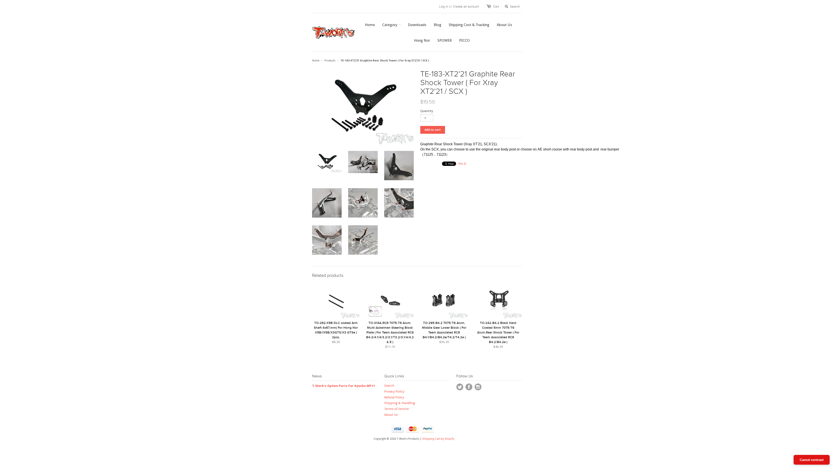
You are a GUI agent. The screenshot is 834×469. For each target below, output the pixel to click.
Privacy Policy (394, 391)
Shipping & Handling (399, 403)
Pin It (462, 164)
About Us (391, 415)
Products (329, 60)
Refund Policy (394, 397)
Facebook (468, 386)
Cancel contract (812, 460)
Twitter (459, 386)
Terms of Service (396, 409)
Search (389, 386)
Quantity (426, 111)
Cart (496, 6)
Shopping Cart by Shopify (438, 438)
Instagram (478, 386)
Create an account (466, 6)
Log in (443, 6)
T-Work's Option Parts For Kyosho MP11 (343, 386)
